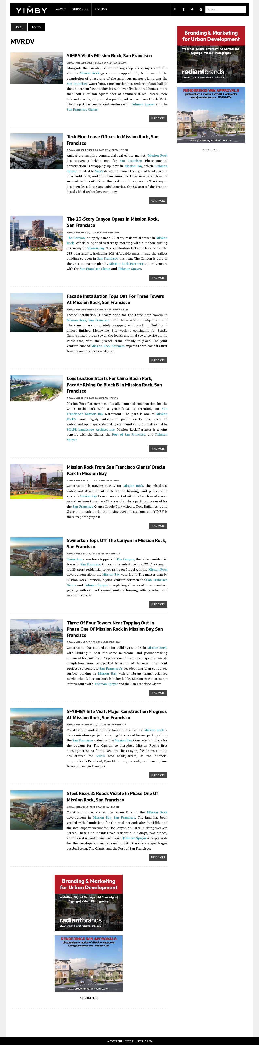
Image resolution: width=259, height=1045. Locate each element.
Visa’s (99, 171)
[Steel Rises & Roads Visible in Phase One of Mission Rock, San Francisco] (36, 827)
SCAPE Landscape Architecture (91, 429)
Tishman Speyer (143, 104)
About (61, 9)
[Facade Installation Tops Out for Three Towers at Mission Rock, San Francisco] (36, 330)
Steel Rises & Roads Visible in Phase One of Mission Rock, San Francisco (112, 796)
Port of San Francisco (128, 434)
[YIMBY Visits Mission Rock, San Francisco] (36, 81)
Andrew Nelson (116, 62)
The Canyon (76, 238)
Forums (101, 9)
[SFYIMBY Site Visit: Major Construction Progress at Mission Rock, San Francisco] (36, 745)
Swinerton (74, 559)
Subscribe (80, 9)
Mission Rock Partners (126, 263)
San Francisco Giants (82, 109)
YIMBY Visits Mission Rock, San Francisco (109, 55)
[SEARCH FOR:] (225, 9)
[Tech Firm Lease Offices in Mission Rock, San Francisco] (36, 167)
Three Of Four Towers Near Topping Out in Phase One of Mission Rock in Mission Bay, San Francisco (115, 628)
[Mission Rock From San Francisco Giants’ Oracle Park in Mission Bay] (36, 496)
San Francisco (77, 83)
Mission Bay (133, 166)
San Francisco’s (110, 668)
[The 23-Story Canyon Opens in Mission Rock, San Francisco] (36, 248)
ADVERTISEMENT (89, 997)
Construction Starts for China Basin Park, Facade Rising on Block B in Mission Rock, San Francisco (114, 384)
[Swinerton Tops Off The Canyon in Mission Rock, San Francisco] (36, 574)
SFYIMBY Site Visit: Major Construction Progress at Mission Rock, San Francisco (117, 714)
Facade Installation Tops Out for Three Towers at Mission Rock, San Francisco (115, 299)
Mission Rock (89, 73)
